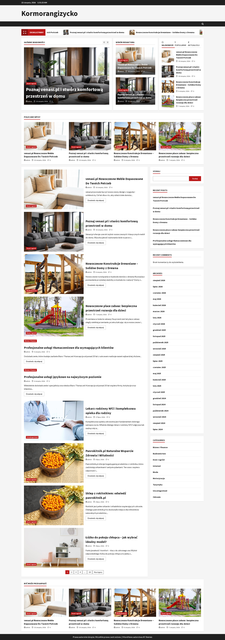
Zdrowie (157, 497)
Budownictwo (33, 83)
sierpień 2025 (159, 354)
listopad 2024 (159, 404)
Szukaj (156, 171)
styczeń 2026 (159, 323)
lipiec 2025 (157, 361)
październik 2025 (160, 342)
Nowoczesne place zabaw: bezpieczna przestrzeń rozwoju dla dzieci (168, 101)
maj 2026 (157, 299)
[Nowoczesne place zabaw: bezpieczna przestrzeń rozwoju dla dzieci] (180, 136)
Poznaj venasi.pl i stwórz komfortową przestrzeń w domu (62, 32)
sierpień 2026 (159, 280)
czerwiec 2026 (159, 292)
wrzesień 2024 (159, 416)
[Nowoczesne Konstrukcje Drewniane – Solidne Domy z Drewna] (68, 76)
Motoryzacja (159, 478)
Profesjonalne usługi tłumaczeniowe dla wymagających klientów (69, 348)
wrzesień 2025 (159, 348)
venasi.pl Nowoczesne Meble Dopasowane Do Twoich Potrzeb (168, 56)
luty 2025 (157, 385)
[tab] (168, 44)
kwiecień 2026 (159, 305)
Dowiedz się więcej (97, 201)
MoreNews (128, 637)
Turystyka (157, 484)
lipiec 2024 (157, 429)
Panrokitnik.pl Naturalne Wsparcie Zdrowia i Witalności (54, 463)
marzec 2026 (158, 311)
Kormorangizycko (49, 13)
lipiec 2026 (157, 286)
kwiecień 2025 (159, 379)
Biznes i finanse (30, 341)
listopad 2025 (159, 336)
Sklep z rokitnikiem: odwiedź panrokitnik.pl (54, 505)
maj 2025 (157, 373)
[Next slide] (107, 42)
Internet (157, 466)
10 (90, 572)
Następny (98, 572)
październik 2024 (160, 410)
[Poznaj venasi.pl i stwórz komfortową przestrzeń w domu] (90, 136)
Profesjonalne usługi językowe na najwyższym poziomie (62, 377)
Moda (155, 472)
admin (31, 101)
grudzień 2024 (159, 398)
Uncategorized (32, 437)
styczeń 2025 (159, 392)
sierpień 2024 (159, 423)
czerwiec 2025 (159, 367)
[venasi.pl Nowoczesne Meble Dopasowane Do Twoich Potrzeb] (45, 136)
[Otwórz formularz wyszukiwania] (203, 23)
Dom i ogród (123, 60)
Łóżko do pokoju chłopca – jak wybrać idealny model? (54, 548)
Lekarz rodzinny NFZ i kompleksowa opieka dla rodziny (54, 421)
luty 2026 (157, 317)
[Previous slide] (104, 42)
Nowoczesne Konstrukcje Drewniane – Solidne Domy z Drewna (130, 32)
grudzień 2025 (159, 330)
